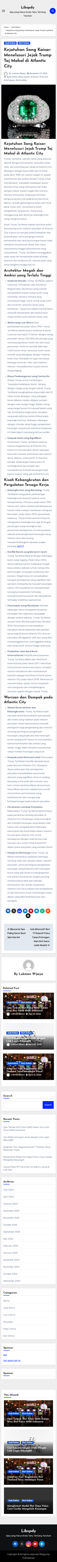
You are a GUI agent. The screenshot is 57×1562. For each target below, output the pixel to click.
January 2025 (10, 1253)
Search (8, 1096)
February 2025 (10, 1246)
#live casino (24, 77)
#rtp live (34, 77)
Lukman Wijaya (19, 73)
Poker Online (9, 1329)
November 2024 (11, 1267)
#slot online (21, 80)
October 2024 (10, 1274)
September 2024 (11, 1281)
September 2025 (11, 1232)
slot (5, 1355)
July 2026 (8, 1190)
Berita (6, 1301)
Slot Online (24, 43)
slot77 (20, 546)
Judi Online (10, 43)
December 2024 (11, 1260)
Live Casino (9, 1315)
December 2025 (11, 1211)
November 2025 (11, 1218)
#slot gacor (9, 80)
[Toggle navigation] (3, 10)
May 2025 (8, 1239)
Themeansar (28, 1558)
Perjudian (8, 1322)
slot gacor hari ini (12, 1360)
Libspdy (27, 7)
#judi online (12, 77)
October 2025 (10, 1225)
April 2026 (8, 1197)
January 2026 (10, 1204)
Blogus (43, 1554)
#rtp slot (43, 77)
